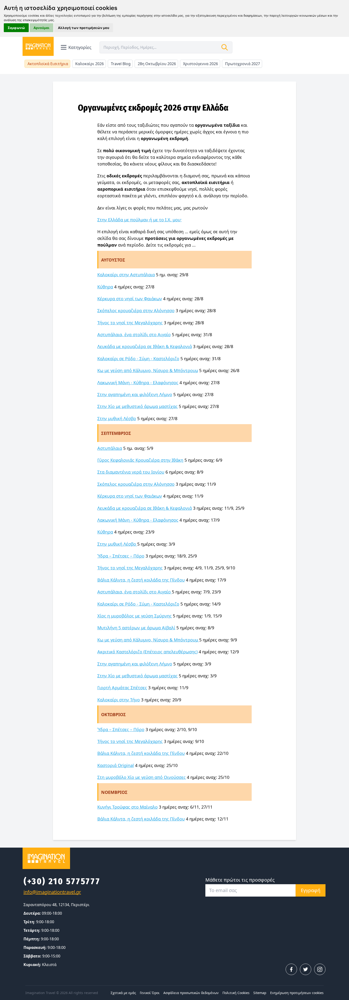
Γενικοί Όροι (150, 992)
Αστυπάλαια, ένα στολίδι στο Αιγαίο (134, 334)
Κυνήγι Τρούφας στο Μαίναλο (127, 807)
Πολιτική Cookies (236, 992)
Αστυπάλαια (109, 448)
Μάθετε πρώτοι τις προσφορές (240, 880)
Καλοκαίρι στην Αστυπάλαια (126, 274)
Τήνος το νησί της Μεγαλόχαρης (130, 322)
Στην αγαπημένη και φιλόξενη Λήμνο (134, 394)
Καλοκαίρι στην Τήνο (118, 700)
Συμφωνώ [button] (16, 28)
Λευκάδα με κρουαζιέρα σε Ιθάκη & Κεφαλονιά (144, 346)
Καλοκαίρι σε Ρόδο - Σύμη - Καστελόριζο (138, 358)
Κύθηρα (105, 287)
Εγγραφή (310, 890)
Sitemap (259, 992)
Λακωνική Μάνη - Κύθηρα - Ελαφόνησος (137, 382)
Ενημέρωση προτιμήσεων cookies (297, 992)
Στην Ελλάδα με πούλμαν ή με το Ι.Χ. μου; (139, 220)
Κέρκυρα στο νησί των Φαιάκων (129, 298)
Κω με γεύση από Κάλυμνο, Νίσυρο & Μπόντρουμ (147, 370)
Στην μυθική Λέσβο (116, 418)
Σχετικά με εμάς (123, 992)
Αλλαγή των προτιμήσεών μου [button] (83, 28)
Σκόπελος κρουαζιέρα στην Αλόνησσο (135, 310)
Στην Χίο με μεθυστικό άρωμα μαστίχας (137, 406)
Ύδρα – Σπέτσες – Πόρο (120, 556)
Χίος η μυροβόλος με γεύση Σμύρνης (134, 616)
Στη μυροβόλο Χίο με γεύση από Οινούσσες (141, 777)
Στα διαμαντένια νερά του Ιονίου (130, 472)
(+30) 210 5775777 (62, 881)
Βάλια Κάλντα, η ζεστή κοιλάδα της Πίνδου (141, 580)
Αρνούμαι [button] (41, 28)
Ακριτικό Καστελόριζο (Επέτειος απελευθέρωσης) (147, 652)
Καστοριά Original (115, 765)
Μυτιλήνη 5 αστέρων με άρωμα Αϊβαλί (136, 628)
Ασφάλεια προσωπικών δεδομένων (191, 992)
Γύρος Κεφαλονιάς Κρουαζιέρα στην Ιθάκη (140, 460)
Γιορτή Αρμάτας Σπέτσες (122, 687)
